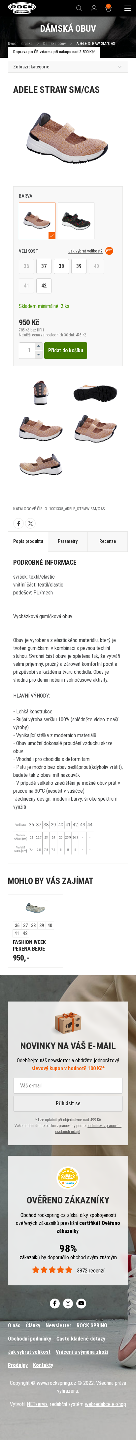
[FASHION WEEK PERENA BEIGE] (35, 908)
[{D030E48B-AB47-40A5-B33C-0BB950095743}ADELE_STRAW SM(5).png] (40, 465)
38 (61, 266)
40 (96, 266)
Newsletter (58, 1325)
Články (33, 1325)
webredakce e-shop (105, 1404)
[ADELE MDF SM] (76, 221)
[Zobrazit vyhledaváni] (79, 8)
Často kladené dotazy (80, 1339)
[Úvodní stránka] (22, 8)
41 (26, 286)
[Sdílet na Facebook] (18, 523)
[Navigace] (127, 8)
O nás (14, 1325)
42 (44, 286)
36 (26, 266)
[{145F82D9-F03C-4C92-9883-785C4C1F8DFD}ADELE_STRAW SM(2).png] (40, 392)
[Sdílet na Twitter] (30, 523)
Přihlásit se (68, 1103)
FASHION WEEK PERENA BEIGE (29, 945)
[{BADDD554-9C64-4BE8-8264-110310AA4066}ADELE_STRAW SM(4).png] (40, 429)
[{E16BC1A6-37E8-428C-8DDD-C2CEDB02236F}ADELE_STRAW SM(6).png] (95, 429)
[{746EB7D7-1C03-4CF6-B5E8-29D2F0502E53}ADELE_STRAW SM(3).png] (95, 392)
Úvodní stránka (20, 43)
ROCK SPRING (92, 1325)
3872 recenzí (90, 1271)
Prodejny (18, 1365)
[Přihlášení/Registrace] (94, 8)
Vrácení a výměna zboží (82, 1352)
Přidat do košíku (65, 350)
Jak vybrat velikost (29, 1352)
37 (44, 266)
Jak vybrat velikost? (85, 250)
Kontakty (43, 1365)
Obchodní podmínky (29, 1339)
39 (79, 266)
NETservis (37, 1404)
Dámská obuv (55, 43)
